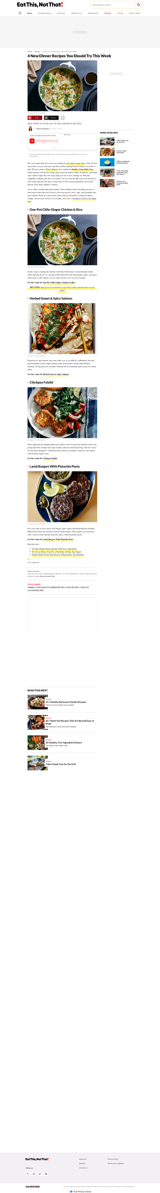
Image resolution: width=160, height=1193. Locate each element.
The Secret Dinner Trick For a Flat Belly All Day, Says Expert (56, 551)
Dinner (31, 587)
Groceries (61, 13)
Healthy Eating (44, 13)
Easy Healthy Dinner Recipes (50, 587)
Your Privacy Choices (82, 1191)
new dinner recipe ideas (76, 163)
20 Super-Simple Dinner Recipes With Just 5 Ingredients (54, 548)
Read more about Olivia (47, 576)
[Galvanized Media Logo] (33, 1186)
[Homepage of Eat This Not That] (37, 1159)
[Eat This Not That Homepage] (40, 4)
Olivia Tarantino (42, 129)
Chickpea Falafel (50, 458)
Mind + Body (134, 13)
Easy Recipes (73, 587)
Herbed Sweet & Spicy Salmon (56, 374)
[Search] (138, 4)
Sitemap (82, 1163)
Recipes (108, 13)
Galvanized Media (78, 1186)
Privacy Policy (113, 1159)
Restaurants (93, 13)
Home (30, 51)
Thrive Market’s (52, 169)
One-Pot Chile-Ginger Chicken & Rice (59, 282)
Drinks (120, 13)
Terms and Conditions (116, 1163)
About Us (82, 1159)
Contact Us (83, 1168)
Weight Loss (76, 13)
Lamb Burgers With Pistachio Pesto (58, 539)
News (29, 13)
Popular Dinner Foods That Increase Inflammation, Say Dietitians (58, 554)
